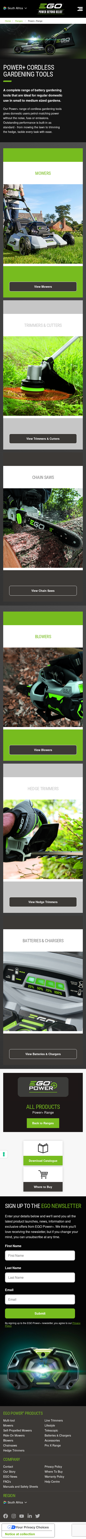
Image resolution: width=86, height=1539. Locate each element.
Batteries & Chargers (58, 1435)
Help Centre (52, 1481)
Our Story (9, 1471)
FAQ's (7, 1481)
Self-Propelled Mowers (17, 1430)
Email (9, 1289)
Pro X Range (53, 1445)
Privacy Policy (53, 1466)
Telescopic (51, 1430)
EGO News (10, 1476)
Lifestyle (50, 1425)
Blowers (8, 1440)
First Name (13, 1246)
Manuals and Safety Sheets (20, 1486)
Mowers (8, 1425)
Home (8, 20)
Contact (8, 1466)
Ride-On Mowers (14, 1435)
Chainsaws (10, 1445)
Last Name (13, 1267)
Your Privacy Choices (32, 1527)
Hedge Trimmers (13, 1450)
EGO (51, 9)
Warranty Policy (54, 1476)
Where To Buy (54, 1471)
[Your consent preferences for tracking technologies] (4, 1154)
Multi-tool (9, 1420)
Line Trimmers (54, 1420)
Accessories (52, 1440)
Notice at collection (20, 1534)
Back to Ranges (43, 1123)
